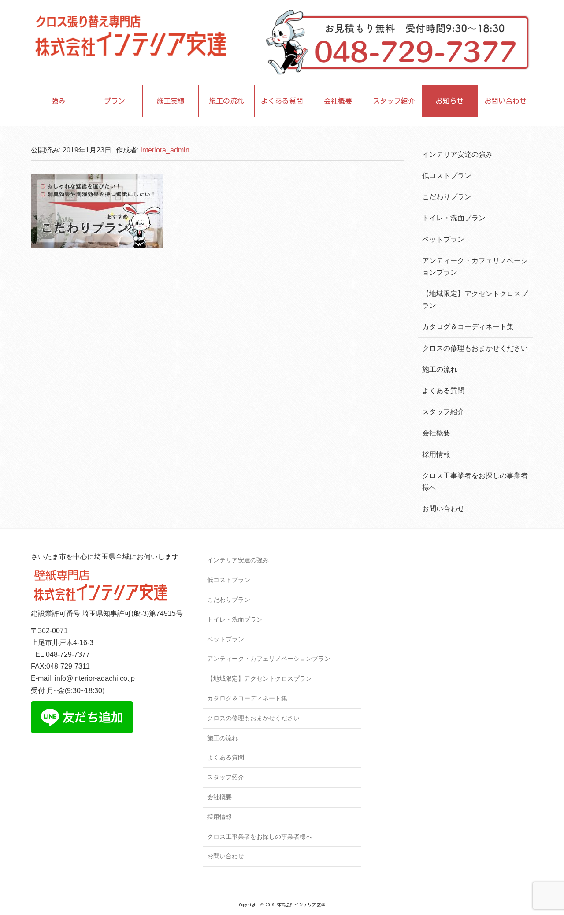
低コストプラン (446, 175)
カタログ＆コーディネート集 (468, 326)
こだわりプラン (446, 196)
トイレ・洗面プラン (454, 218)
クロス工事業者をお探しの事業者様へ (259, 836)
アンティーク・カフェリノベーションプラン (268, 658)
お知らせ (449, 100)
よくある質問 (282, 100)
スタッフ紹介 (394, 100)
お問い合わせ (505, 100)
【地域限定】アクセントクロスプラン (259, 678)
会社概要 (338, 100)
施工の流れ (226, 100)
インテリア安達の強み (457, 154)
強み (59, 100)
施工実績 (170, 100)
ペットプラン (443, 239)
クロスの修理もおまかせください (475, 348)
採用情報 (436, 454)
